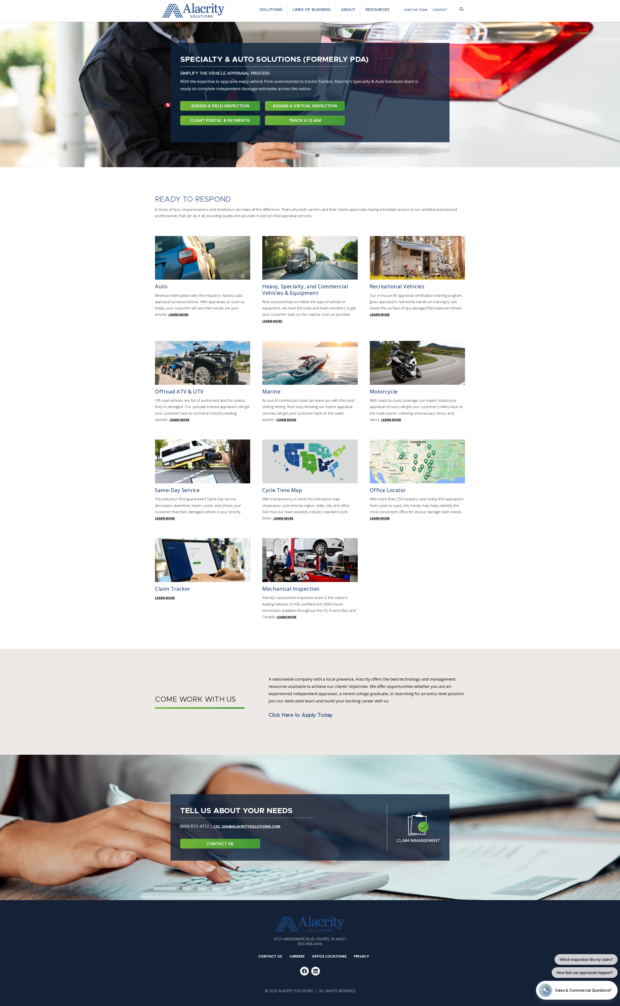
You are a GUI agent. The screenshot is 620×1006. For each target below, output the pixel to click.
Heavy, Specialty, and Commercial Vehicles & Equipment (305, 289)
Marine (271, 391)
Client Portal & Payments (220, 120)
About (348, 10)
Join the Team (415, 9)
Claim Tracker (172, 588)
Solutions (271, 10)
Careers (297, 956)
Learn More (178, 314)
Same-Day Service (177, 490)
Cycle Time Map (282, 490)
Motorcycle (384, 391)
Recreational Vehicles (397, 286)
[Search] (462, 10)
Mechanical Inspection (291, 588)
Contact (440, 9)
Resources (377, 10)
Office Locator (388, 490)
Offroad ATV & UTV (179, 391)
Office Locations (329, 956)
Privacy (361, 956)
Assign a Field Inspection (220, 105)
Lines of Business (312, 10)
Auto (161, 286)
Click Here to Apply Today (301, 715)
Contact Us (220, 843)
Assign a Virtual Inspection (305, 105)
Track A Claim (305, 120)
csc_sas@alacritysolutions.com (246, 826)
